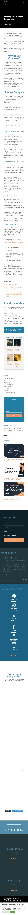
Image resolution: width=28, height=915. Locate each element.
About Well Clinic (8, 378)
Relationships (7, 386)
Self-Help (6, 388)
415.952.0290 (14, 830)
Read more (5, 435)
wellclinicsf (14, 689)
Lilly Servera (6, 23)
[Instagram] (22, 705)
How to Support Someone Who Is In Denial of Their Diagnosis (10, 349)
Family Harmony (8, 382)
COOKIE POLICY (17, 898)
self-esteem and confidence (16, 242)
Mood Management (9, 384)
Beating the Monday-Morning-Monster (17, 348)
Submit (14, 540)
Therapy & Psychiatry (9, 392)
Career (5, 380)
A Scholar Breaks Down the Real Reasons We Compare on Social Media (14, 294)
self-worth (15, 78)
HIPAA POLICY (7, 899)
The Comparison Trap (11, 284)
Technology (7, 390)
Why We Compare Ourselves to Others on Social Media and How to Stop (15, 289)
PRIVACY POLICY (8, 898)
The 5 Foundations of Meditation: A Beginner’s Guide (17, 365)
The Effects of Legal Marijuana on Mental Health (10, 364)
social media (7, 136)
